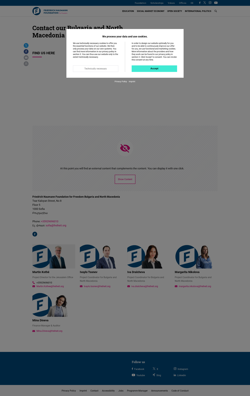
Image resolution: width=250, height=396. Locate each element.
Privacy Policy (121, 81)
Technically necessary (95, 68)
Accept (154, 68)
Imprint (132, 81)
